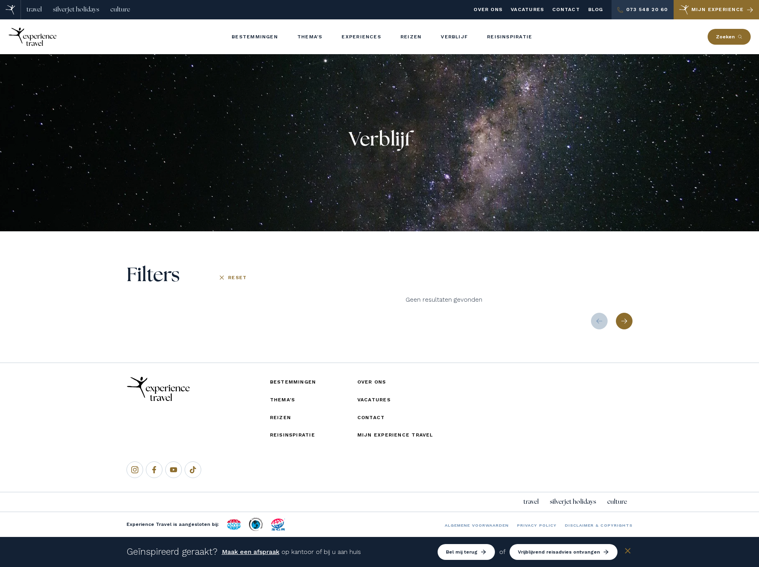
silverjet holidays (76, 9)
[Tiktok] (193, 469)
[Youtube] (173, 469)
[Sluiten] (627, 552)
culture (120, 9)
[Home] (10, 9)
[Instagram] (134, 469)
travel (34, 9)
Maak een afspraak (250, 552)
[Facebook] (154, 469)
